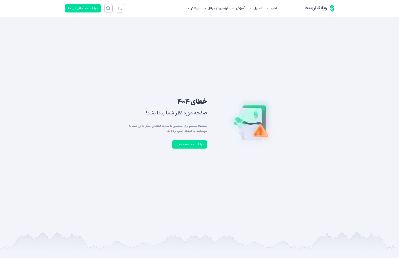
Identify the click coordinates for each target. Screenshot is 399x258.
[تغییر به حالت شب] (120, 8)
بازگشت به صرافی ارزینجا (83, 8)
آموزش (240, 8)
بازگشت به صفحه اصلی (189, 144)
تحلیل (258, 8)
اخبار (273, 8)
